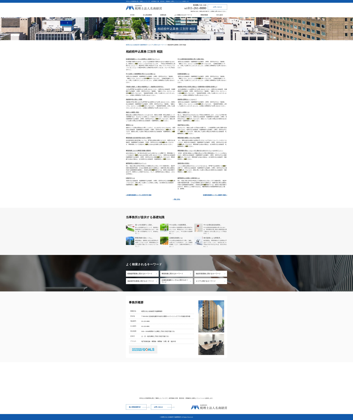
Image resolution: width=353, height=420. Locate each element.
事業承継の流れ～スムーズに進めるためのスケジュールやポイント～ (200, 150)
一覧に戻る (176, 199)
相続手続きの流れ (183, 125)
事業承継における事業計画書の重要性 (138, 150)
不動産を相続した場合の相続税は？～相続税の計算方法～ (145, 86)
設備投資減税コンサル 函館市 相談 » (215, 195)
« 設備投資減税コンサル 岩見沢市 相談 (138, 195)
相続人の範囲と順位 (132, 112)
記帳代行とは (130, 178)
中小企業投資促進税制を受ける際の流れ (191, 59)
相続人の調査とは (183, 112)
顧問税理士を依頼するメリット (136, 163)
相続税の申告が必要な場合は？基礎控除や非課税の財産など (197, 86)
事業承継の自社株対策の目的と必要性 (138, 138)
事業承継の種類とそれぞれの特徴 (189, 138)
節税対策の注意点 (183, 163)
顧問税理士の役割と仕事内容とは (189, 178)
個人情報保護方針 (135, 407)
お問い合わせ (158, 407)
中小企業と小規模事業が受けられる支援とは (140, 74)
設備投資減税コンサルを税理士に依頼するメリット (143, 59)
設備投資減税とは (183, 74)
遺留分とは (129, 125)
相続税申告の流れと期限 (134, 99)
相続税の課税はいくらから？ (187, 99)
